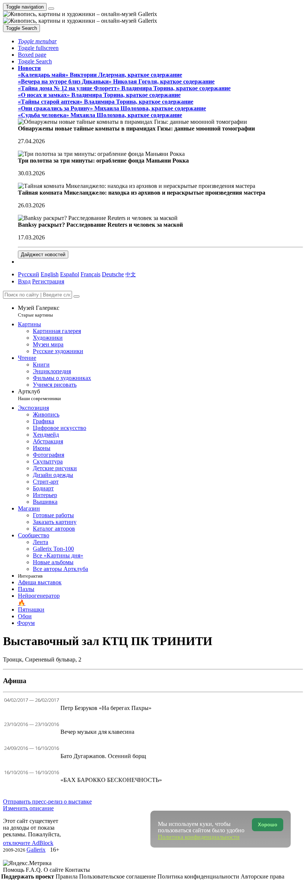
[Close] (76, 296)
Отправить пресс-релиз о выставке (47, 801)
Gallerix (36, 849)
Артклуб (39, 394)
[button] (37, 41)
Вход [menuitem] (24, 281)
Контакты (77, 870)
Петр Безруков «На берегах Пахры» (106, 708)
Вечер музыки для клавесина (97, 732)
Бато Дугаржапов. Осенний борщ (103, 756)
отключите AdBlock (28, 843)
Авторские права (262, 876)
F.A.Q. (35, 870)
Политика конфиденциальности (199, 876)
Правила (67, 876)
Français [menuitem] (90, 274)
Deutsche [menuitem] (113, 274)
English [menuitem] (50, 274)
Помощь (14, 870)
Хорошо (267, 824)
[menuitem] (130, 274)
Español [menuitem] (69, 274)
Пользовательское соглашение (118, 876)
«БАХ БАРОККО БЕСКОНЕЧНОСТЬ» (111, 780)
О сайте (54, 870)
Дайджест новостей (43, 254)
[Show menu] (51, 8)
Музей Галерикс (38, 311)
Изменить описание (28, 808)
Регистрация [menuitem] (48, 281)
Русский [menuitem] (28, 274)
